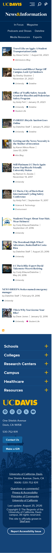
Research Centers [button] (20, 364)
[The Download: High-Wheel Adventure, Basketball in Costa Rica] (7, 242)
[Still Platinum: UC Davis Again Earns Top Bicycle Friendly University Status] (7, 164)
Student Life (20, 110)
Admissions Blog (22, 59)
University (19, 83)
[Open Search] (39, 4)
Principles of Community (25, 496)
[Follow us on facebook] (5, 411)
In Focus (19, 25)
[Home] (20, 402)
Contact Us (12, 440)
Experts (37, 37)
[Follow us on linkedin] (19, 411)
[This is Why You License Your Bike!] (7, 310)
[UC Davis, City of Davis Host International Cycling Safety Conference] (7, 191)
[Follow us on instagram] (12, 411)
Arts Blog (19, 155)
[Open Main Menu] (32, 4)
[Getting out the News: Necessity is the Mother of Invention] (7, 141)
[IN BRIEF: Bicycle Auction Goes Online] (7, 120)
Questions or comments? (25, 488)
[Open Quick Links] (46, 4)
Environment (20, 209)
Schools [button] (11, 346)
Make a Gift (13, 449)
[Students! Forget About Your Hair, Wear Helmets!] (7, 218)
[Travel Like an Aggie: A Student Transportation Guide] (7, 48)
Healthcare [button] (14, 381)
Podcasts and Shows (19, 31)
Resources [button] (13, 390)
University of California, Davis (25, 474)
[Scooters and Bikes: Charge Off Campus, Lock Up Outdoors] (7, 69)
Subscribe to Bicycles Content (3, 330)
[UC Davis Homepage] (12, 4)
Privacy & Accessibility (25, 492)
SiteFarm (25, 521)
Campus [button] (11, 372)
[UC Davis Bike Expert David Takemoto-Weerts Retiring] (7, 265)
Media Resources (20, 37)
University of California (25, 500)
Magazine (32, 25)
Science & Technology (25, 205)
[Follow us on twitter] (26, 411)
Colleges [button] (12, 355)
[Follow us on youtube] (33, 411)
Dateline (39, 31)
